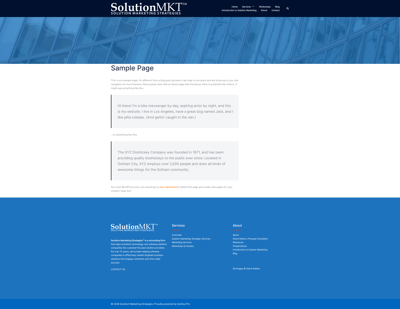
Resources (238, 242)
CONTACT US (118, 269)
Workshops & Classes (183, 246)
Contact (276, 10)
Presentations (240, 246)
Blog (277, 6)
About (264, 10)
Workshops (265, 6)
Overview (177, 235)
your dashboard (168, 186)
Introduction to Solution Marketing (239, 10)
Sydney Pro (183, 303)
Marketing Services (182, 242)
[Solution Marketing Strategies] (149, 8)
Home (235, 6)
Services (246, 6)
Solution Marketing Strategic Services (191, 238)
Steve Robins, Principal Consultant (250, 238)
